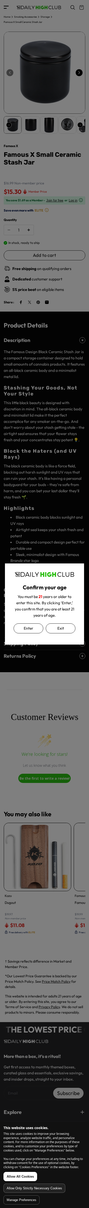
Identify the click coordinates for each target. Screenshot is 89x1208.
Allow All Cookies (20, 1176)
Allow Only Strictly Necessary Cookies (34, 1188)
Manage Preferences (21, 1200)
